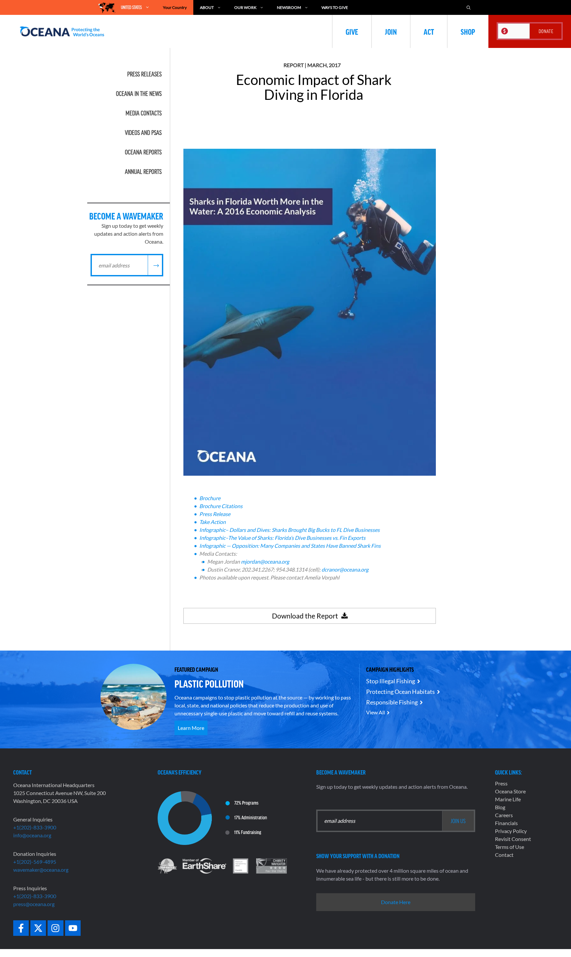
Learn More (191, 728)
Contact (504, 855)
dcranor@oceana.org (345, 569)
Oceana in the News (139, 93)
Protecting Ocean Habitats (400, 691)
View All (375, 712)
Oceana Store (510, 791)
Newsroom (289, 7)
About (207, 7)
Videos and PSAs (143, 132)
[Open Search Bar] (468, 7)
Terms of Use (509, 847)
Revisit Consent (513, 839)
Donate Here (395, 902)
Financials (506, 823)
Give (352, 31)
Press (501, 783)
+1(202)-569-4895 (34, 861)
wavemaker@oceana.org (40, 869)
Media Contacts (144, 113)
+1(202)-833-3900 (34, 827)
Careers (504, 815)
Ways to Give (335, 7)
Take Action (212, 522)
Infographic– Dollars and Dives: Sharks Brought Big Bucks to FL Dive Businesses (289, 530)
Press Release (214, 514)
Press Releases (144, 74)
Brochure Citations (221, 506)
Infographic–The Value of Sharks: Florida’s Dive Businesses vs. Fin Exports (282, 538)
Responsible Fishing (392, 702)
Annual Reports (143, 171)
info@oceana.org (32, 835)
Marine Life (508, 799)
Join (391, 31)
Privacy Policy (511, 831)
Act (429, 31)
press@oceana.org (34, 904)
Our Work (245, 7)
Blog (500, 807)
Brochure (209, 498)
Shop (468, 31)
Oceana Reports (143, 152)
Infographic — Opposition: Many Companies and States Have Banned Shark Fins (290, 545)
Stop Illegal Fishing (390, 681)
